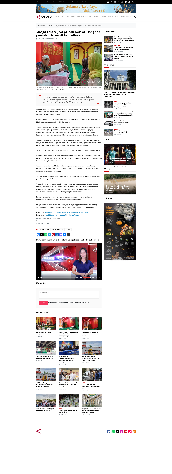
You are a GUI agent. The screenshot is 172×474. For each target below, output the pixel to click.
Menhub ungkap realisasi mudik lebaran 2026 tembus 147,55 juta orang (123, 105)
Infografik (117, 45)
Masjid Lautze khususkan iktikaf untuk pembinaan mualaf (90, 334)
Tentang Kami (117, 453)
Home (57, 17)
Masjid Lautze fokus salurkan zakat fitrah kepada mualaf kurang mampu (69, 334)
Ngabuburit (71, 17)
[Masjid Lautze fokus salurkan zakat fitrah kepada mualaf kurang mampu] (69, 323)
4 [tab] (123, 166)
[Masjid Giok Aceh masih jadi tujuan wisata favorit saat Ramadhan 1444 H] (92, 400)
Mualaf (68, 229)
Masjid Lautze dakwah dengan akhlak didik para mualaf (66, 212)
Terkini (39, 2)
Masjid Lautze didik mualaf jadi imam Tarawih (62, 215)
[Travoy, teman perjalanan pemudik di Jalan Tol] (108, 132)
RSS (114, 460)
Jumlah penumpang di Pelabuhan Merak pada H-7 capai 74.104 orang (91, 358)
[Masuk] (108, 2)
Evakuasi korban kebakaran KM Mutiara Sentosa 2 (118, 255)
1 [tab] (115, 166)
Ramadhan (43, 26)
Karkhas (90, 438)
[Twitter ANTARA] (118, 2)
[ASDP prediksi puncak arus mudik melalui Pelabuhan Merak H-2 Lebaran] (46, 374)
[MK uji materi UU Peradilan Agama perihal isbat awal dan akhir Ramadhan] (120, 80)
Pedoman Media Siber (120, 457)
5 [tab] (125, 166)
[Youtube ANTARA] (126, 2)
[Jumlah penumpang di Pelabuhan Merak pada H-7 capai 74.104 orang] (92, 348)
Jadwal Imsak (66, 460)
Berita (63, 17)
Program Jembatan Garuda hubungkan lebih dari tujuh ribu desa (118, 188)
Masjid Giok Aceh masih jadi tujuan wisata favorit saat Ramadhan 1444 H (91, 410)
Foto (123, 17)
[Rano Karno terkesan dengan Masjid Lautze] (46, 323)
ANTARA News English (120, 438)
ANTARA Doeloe (93, 450)
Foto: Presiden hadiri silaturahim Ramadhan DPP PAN (91, 386)
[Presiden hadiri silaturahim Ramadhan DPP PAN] (92, 374)
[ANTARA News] (44, 17)
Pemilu (76, 2)
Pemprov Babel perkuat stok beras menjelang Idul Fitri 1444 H (69, 384)
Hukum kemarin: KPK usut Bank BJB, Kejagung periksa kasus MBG (123, 56)
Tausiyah (104, 17)
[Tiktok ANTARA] (129, 2)
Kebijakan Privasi (118, 447)
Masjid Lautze (45, 229)
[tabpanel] (120, 154)
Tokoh (96, 17)
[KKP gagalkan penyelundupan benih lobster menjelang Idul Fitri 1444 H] (69, 348)
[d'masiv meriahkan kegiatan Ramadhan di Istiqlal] (46, 400)
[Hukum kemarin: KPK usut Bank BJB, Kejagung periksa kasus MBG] (108, 57)
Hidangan (80, 17)
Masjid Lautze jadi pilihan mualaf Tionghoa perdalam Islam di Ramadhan (78, 26)
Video (116, 101)
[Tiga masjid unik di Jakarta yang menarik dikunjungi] (46, 348)
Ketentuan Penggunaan (121, 444)
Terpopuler (46, 2)
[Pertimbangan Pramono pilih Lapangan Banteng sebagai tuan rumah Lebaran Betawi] (108, 114)
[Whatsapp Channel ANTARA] (115, 2)
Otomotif (70, 2)
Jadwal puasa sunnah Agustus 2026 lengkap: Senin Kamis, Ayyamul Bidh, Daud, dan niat (124, 39)
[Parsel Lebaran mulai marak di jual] (69, 400)
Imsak (117, 17)
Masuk (115, 441)
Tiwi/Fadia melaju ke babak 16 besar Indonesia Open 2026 (119, 160)
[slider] (57, 277)
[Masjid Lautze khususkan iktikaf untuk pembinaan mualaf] (92, 323)
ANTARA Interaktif (93, 444)
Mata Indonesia (92, 447)
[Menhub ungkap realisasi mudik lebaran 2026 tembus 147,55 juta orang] (108, 104)
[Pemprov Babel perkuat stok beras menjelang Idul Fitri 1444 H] (69, 374)
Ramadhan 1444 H (57, 229)
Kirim (43, 302)
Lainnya (129, 17)
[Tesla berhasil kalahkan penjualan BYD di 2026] (108, 123)
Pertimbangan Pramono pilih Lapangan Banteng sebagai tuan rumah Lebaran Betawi (123, 114)
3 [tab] (120, 166)
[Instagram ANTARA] (122, 2)
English (111, 17)
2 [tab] (117, 166)
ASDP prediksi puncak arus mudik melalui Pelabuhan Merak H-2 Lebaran (45, 384)
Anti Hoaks (91, 441)
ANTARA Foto (84, 2)
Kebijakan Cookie (119, 450)
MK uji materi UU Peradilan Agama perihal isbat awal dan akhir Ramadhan (119, 94)
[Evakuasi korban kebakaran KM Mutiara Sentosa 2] (108, 48)
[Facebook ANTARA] (111, 2)
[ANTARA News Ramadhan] (46, 431)
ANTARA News (62, 2)
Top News (53, 2)
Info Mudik (89, 17)
